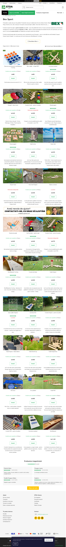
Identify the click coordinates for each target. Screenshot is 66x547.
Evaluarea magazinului (33, 461)
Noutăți (4, 514)
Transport (5, 3)
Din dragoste (37, 497)
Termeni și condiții (7, 503)
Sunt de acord (48, 540)
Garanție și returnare (8, 501)
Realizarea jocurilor (7, 516)
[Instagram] (39, 518)
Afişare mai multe (33, 488)
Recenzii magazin (7, 517)
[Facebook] (35, 518)
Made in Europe (38, 505)
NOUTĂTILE (36, 1)
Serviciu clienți (12, 3)
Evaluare (20, 3)
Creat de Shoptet (59, 545)
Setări (15, 544)
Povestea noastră (38, 499)
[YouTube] (42, 518)
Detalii (13, 78)
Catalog (36, 503)
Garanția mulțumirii (7, 519)
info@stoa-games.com (43, 514)
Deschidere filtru (33, 41)
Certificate (36, 501)
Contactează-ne (6, 521)
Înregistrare (59, 3)
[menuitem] (5, 13)
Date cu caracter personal (9, 505)
